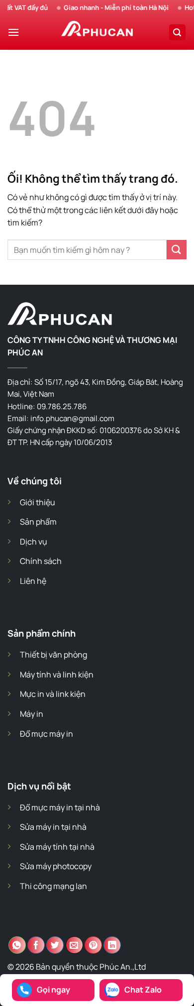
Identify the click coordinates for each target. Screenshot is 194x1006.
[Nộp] (177, 249)
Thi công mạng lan (53, 886)
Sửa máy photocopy (56, 866)
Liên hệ (33, 580)
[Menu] (13, 32)
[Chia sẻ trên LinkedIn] (112, 945)
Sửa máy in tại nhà (53, 826)
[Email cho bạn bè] (74, 945)
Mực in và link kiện (53, 693)
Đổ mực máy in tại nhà (60, 807)
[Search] (177, 32)
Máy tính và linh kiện (57, 674)
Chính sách (41, 561)
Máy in (31, 713)
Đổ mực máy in (46, 733)
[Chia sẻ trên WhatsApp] (17, 945)
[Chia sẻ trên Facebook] (36, 945)
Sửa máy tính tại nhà (57, 846)
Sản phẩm (38, 521)
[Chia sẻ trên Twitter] (55, 945)
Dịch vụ (33, 541)
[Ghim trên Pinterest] (93, 945)
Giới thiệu (37, 502)
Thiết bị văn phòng (53, 654)
